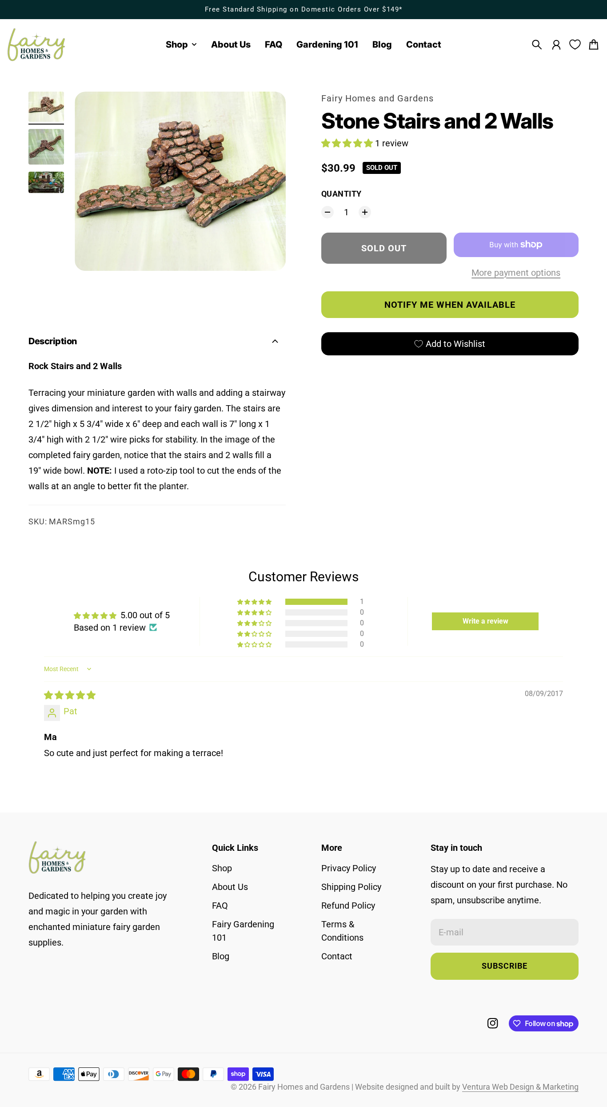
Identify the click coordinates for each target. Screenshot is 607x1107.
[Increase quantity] (365, 212)
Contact (336, 956)
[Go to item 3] (46, 182)
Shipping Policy (351, 887)
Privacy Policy (348, 868)
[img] (70, 695)
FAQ (220, 905)
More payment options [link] (515, 272)
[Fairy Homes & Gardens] (36, 44)
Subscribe (504, 966)
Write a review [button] (485, 621)
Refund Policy (348, 905)
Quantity (341, 193)
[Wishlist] (575, 44)
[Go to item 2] (46, 147)
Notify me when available (449, 304)
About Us (230, 887)
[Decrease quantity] (327, 212)
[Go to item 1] (46, 107)
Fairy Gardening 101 (243, 931)
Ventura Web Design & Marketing (520, 1087)
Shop (222, 868)
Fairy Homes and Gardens (377, 98)
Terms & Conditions (342, 931)
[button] (348, 143)
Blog (220, 956)
